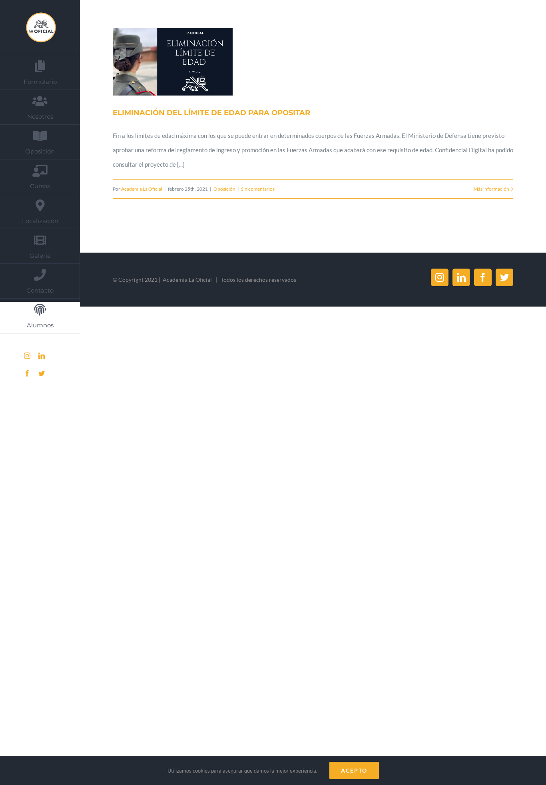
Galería (182, 62)
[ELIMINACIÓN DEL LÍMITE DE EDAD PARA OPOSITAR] (173, 62)
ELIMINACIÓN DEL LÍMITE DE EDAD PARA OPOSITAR (163, 62)
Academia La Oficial (141, 189)
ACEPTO (354, 770)
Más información (491, 189)
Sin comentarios (258, 189)
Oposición (224, 189)
